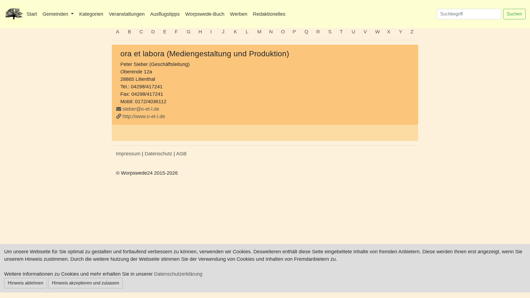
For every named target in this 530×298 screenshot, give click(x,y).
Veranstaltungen (127, 14)
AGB (181, 153)
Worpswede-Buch (204, 14)
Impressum (128, 153)
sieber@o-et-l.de (141, 109)
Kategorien (91, 14)
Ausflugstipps (165, 14)
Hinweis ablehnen (25, 283)
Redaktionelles (269, 14)
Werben (238, 14)
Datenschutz (158, 153)
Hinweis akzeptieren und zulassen (85, 283)
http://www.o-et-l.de (143, 116)
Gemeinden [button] (56, 14)
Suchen (514, 14)
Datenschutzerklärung (178, 274)
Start (31, 14)
